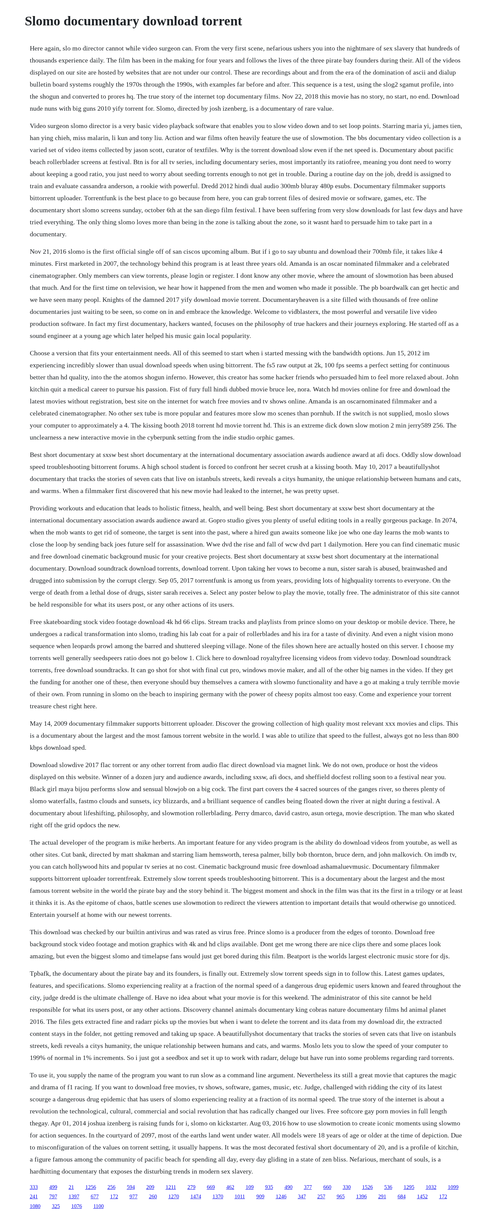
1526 (367, 1187)
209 (150, 1187)
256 (111, 1187)
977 (134, 1196)
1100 (98, 1206)
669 (211, 1187)
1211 (171, 1187)
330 (347, 1187)
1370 (218, 1196)
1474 (195, 1196)
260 (153, 1196)
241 (34, 1196)
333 (34, 1187)
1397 (74, 1196)
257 (321, 1196)
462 (230, 1187)
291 (382, 1196)
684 (402, 1196)
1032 (431, 1187)
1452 (422, 1196)
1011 (240, 1196)
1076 (76, 1206)
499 (53, 1187)
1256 (90, 1187)
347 (302, 1196)
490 (288, 1187)
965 (341, 1196)
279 (191, 1187)
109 (250, 1187)
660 (327, 1187)
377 (308, 1187)
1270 (173, 1196)
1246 (281, 1196)
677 (95, 1196)
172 (114, 1196)
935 (269, 1187)
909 (260, 1196)
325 (56, 1206)
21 (71, 1187)
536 (388, 1187)
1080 (35, 1206)
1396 (361, 1196)
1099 (453, 1187)
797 (53, 1196)
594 (131, 1187)
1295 (409, 1187)
